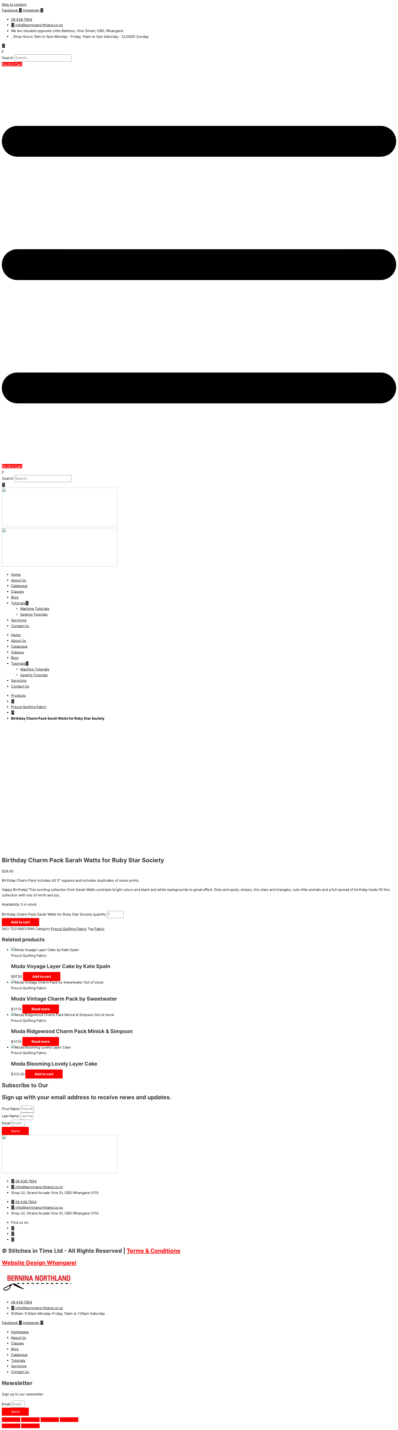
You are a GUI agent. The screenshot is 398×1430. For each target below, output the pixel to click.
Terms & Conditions (153, 1250)
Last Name (11, 1116)
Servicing (18, 620)
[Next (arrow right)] (30, 1426)
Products (18, 695)
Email (7, 1123)
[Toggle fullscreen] (30, 1419)
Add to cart (20, 922)
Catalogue (19, 586)
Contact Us (20, 626)
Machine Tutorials (34, 608)
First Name (11, 1109)
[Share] (50, 1419)
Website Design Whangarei (39, 1262)
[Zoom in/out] (11, 1419)
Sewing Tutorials (34, 614)
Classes (17, 591)
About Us (18, 580)
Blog (14, 597)
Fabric (99, 929)
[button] (199, 51)
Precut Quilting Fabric (29, 707)
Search (7, 58)
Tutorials (18, 603)
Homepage (20, 1332)
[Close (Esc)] (69, 1419)
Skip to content (14, 4)
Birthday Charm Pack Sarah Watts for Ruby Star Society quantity (54, 914)
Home (16, 574)
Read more (41, 1009)
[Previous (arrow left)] (11, 1426)
